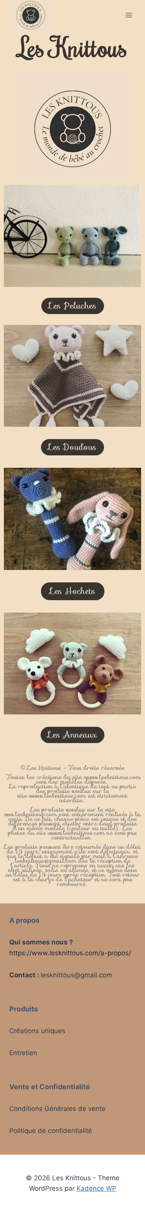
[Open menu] (128, 15)
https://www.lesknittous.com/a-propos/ (70, 953)
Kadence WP (96, 1188)
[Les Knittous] (30, 15)
